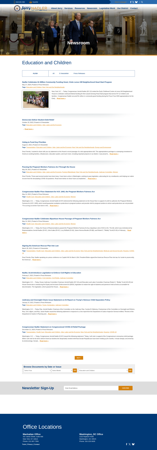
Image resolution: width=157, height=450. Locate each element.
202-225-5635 (90, 441)
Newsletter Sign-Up (38, 388)
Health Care (30, 197)
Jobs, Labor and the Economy (52, 125)
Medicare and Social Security (113, 251)
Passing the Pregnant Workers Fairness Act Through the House (48, 167)
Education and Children (34, 87)
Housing (126, 251)
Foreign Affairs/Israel (68, 172)
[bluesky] (136, 2)
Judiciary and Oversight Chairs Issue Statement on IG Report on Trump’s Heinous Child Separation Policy (66, 300)
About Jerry (56, 8)
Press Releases (79, 73)
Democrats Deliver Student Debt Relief (38, 120)
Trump (44, 305)
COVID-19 (113, 332)
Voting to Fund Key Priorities (34, 142)
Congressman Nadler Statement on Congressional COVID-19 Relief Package (54, 327)
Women (115, 172)
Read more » (61, 98)
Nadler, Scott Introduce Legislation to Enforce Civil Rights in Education (51, 273)
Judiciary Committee (105, 172)
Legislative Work (107, 8)
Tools (24, 444)
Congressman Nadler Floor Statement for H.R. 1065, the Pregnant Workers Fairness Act (58, 192)
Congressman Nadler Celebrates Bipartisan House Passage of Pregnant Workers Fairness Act (61, 219)
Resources (80, 8)
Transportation (31, 147)
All (53, 73)
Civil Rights (55, 278)
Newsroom (92, 8)
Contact (134, 8)
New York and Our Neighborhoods (53, 87)
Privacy (30, 444)
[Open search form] (142, 2)
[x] (133, 2)
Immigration (51, 305)
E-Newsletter (64, 73)
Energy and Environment (103, 147)
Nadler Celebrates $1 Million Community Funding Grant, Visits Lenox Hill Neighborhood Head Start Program (67, 82)
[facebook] (130, 2)
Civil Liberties (46, 278)
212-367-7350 (33, 441)
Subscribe (125, 388)
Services (68, 8)
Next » (79, 358)
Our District (122, 8)
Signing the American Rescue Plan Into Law (40, 246)
